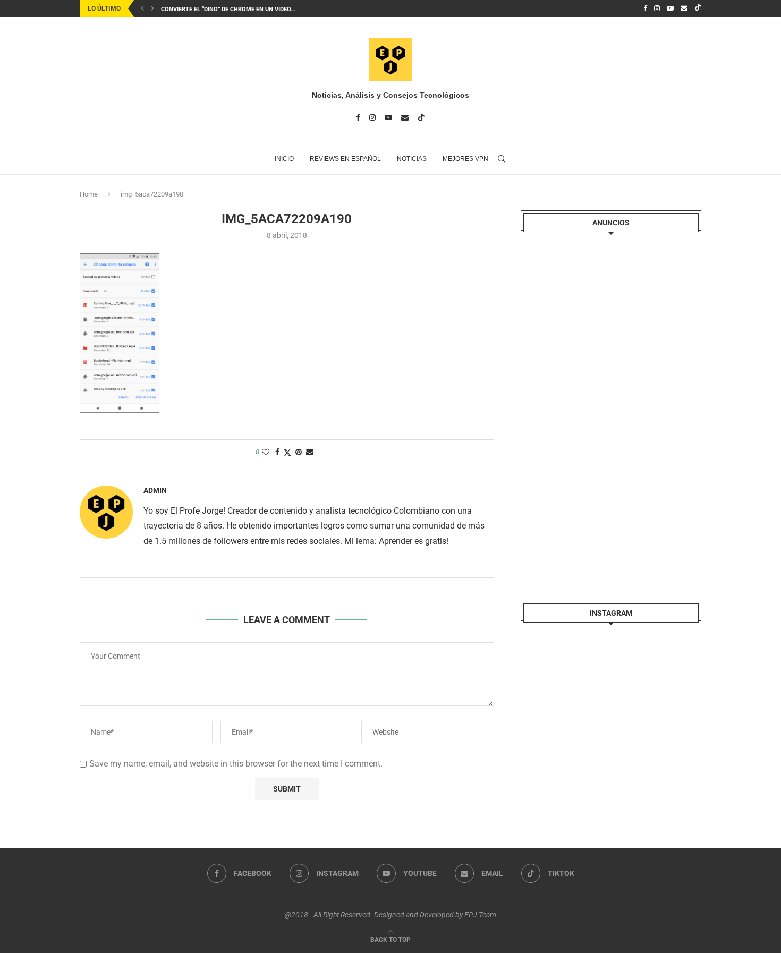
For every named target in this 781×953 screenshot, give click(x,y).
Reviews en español (345, 159)
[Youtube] (670, 8)
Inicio (284, 159)
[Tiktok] (697, 8)
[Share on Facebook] (277, 452)
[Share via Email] (309, 452)
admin (155, 490)
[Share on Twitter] (287, 452)
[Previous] (142, 8)
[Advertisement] (600, 407)
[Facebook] (645, 8)
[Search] (501, 158)
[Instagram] (657, 8)
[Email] (684, 8)
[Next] (152, 8)
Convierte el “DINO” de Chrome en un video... (228, 9)
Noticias (412, 159)
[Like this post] (265, 452)
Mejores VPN (465, 159)
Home (89, 194)
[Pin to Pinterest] (298, 452)
